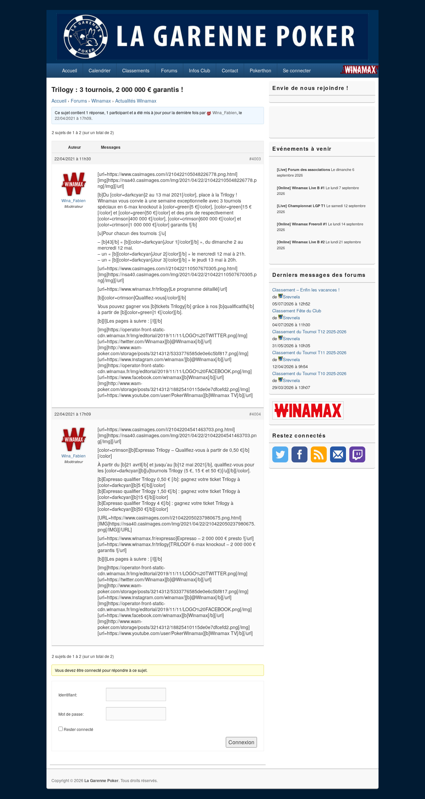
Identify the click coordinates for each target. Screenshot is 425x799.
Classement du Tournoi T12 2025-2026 (309, 331)
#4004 (255, 414)
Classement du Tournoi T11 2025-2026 (309, 352)
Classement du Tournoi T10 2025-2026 (309, 373)
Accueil (69, 70)
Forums (169, 70)
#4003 (255, 158)
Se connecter (297, 70)
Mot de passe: (71, 714)
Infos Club (199, 70)
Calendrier (100, 70)
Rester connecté (78, 729)
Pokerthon (260, 70)
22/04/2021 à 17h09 (73, 118)
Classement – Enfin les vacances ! (306, 289)
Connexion (241, 742)
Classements (135, 70)
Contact (230, 70)
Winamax (101, 100)
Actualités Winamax (135, 100)
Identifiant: (67, 694)
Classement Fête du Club (296, 310)
